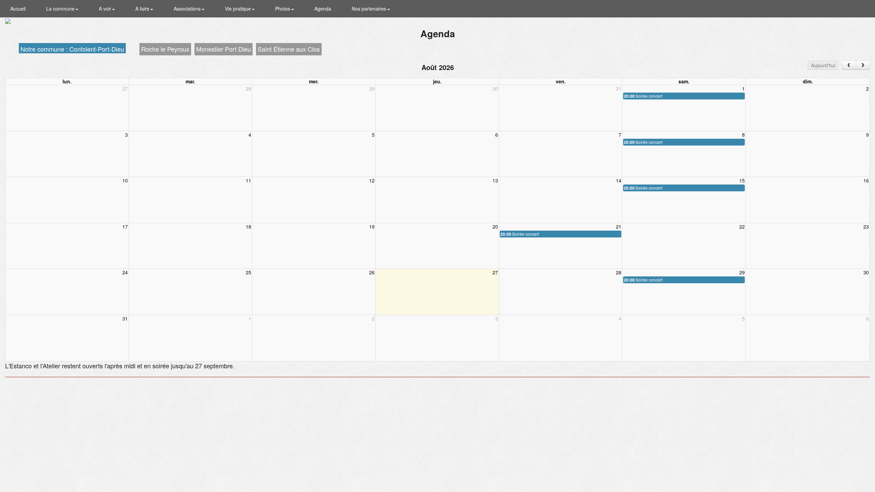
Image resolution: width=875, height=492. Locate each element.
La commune (61, 8)
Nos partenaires (370, 8)
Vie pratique (238, 8)
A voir (105, 8)
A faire (143, 8)
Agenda (322, 8)
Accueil (18, 8)
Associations (188, 8)
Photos (283, 8)
